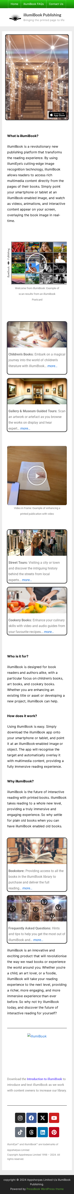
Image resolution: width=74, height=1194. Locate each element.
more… (52, 366)
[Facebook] (31, 1118)
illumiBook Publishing (42, 14)
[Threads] (31, 1132)
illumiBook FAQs (33, 4)
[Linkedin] (43, 1132)
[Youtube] (54, 1118)
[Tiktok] (20, 1132)
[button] (37, 263)
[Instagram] (20, 1118)
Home (14, 4)
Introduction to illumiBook (44, 1079)
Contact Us (56, 4)
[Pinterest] (54, 1132)
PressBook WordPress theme (45, 1189)
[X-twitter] (43, 1118)
